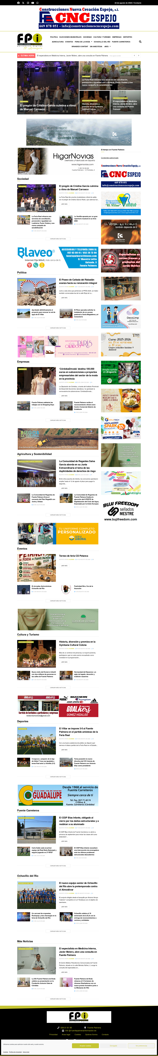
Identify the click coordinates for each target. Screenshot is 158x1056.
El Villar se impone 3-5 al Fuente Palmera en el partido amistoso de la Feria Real (69, 55)
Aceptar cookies (85, 1045)
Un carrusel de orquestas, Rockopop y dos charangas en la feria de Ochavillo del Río (44, 915)
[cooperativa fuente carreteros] (58, 795)
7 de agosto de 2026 (81, 679)
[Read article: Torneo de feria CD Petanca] (36, 568)
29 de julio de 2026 (82, 474)
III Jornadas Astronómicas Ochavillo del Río (41, 587)
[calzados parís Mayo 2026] (58, 346)
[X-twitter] (23, 3)
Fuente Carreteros (121, 42)
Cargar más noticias (58, 239)
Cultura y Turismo (102, 37)
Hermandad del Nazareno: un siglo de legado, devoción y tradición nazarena (85, 674)
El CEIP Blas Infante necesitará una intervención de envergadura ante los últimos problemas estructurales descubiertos (86, 851)
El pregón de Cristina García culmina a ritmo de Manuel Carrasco (48, 107)
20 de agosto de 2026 (44, 113)
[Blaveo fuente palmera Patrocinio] (58, 257)
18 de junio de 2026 (39, 408)
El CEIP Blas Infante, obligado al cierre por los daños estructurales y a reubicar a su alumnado (79, 821)
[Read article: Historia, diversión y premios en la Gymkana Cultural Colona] (36, 654)
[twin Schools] (121, 344)
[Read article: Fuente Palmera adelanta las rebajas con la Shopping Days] (23, 406)
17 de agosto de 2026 (83, 828)
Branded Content (80, 46)
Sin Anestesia (96, 46)
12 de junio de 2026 (81, 991)
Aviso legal (26, 1052)
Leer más (65, 203)
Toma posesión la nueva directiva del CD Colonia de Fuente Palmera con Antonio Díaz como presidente (85, 762)
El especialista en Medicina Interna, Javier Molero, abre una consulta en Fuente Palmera (125, 105)
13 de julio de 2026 (39, 855)
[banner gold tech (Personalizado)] (121, 427)
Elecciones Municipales (70, 37)
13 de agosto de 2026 (40, 766)
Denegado (113, 1045)
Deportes (127, 37)
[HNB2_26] (58, 161)
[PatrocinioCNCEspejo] (79, 18)
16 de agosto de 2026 (40, 679)
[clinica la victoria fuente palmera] (121, 455)
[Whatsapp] (37, 3)
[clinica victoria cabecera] (58, 619)
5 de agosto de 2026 (81, 224)
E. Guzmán (31, 113)
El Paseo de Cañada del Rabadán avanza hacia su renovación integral (78, 281)
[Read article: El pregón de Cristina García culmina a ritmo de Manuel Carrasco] (36, 198)
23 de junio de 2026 (82, 382)
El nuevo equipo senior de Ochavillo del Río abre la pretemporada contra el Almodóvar (78, 886)
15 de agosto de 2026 (83, 739)
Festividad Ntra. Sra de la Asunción (83, 587)
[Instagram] (28, 3)
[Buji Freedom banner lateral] (121, 511)
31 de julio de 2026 (39, 317)
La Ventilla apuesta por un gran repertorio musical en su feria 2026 (85, 218)
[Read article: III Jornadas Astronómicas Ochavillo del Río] (23, 589)
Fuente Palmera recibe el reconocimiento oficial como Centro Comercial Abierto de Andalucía (85, 405)
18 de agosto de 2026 (90, 113)
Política (54, 37)
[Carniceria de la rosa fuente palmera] (121, 260)
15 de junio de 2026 (81, 412)
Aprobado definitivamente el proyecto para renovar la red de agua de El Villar (43, 312)
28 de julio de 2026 (81, 769)
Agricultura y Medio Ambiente (30, 461)
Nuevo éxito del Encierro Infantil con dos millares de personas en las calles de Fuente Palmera (44, 674)
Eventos (69, 42)
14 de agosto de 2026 (83, 559)
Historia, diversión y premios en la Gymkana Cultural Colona (92, 106)
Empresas (116, 37)
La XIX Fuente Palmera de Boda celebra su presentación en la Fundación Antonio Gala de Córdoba (43, 982)
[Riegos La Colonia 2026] (58, 439)
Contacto (105, 1034)
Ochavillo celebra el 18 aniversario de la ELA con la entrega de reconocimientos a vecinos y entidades (85, 916)
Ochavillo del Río (102, 42)
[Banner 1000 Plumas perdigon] (121, 288)
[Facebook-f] (18, 3)
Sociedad (87, 37)
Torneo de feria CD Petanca (73, 555)
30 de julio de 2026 (39, 988)
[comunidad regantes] (121, 203)
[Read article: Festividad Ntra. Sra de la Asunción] (66, 589)
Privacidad (53, 1034)
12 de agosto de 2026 (40, 591)
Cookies (5, 1052)
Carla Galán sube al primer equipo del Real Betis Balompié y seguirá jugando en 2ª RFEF (44, 850)
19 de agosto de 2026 (90, 89)
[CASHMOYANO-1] (121, 372)
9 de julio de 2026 (81, 320)
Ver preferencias (141, 1045)
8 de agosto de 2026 (83, 893)
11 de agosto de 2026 (83, 286)
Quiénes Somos (91, 1034)
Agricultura (58, 42)
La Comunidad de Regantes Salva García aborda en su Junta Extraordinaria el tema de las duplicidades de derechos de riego (77, 466)
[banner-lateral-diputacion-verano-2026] (121, 232)
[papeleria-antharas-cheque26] (121, 483)
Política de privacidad (15, 1052)
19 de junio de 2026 (81, 923)
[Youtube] (32, 3)
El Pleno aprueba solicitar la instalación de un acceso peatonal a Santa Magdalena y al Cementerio (86, 313)
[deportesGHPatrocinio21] (58, 706)
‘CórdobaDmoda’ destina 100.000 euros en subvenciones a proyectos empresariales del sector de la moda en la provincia (78, 373)
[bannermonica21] (121, 316)
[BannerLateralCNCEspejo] (121, 175)
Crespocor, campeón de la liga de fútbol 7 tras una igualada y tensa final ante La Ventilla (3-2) (43, 761)
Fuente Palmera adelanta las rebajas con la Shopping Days (43, 403)
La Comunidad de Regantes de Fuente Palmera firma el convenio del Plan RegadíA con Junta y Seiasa (43, 498)
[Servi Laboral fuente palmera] (58, 533)
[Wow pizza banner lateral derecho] (121, 400)
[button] (140, 42)
